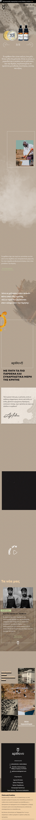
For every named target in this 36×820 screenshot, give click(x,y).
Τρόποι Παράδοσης (18, 785)
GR (24, 5)
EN (27, 5)
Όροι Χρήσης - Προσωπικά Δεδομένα (18, 790)
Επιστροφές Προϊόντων (18, 788)
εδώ (32, 1)
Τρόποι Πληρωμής (18, 782)
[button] (6, 44)
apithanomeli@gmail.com (19, 771)
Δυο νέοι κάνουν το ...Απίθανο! (14, 614)
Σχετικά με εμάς (18, 780)
